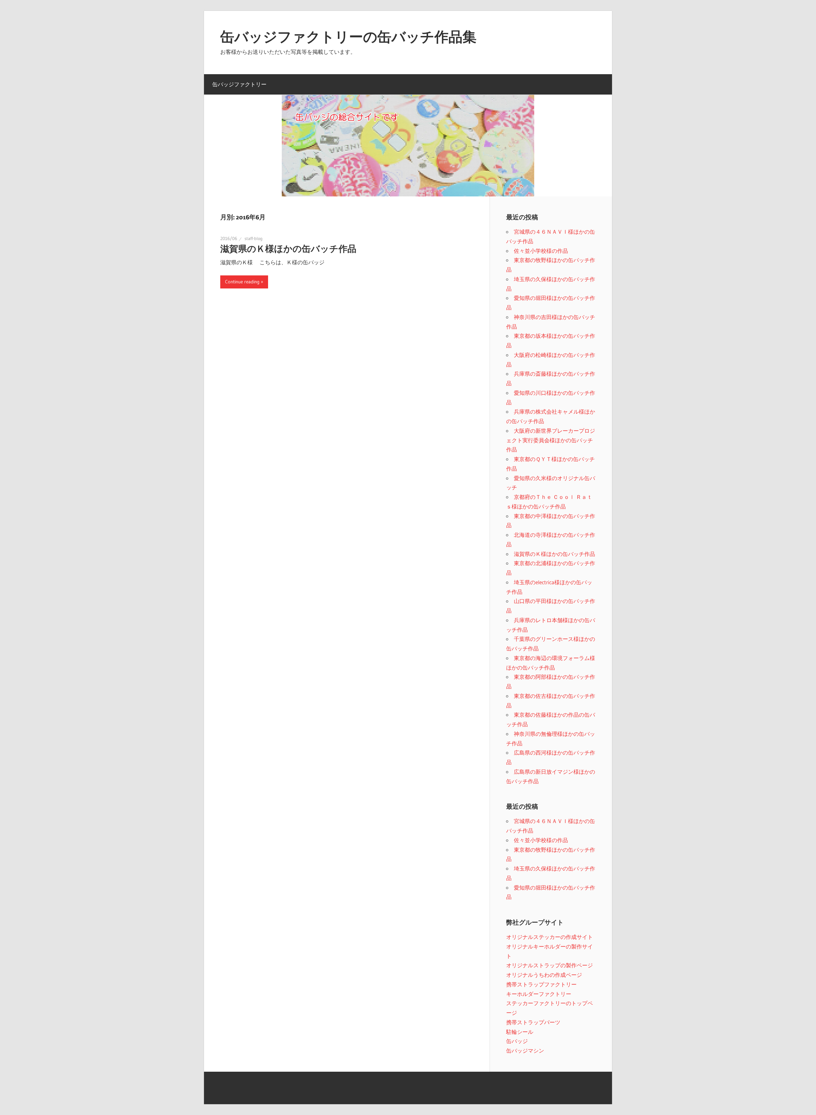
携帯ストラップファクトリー (541, 984)
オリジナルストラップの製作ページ (549, 965)
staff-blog (253, 238)
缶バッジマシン (525, 1050)
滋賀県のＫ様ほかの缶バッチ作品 (288, 248)
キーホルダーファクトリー (538, 994)
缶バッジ (517, 1041)
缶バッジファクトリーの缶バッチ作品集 (348, 36)
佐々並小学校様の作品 (541, 250)
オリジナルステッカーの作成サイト (549, 937)
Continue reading (242, 282)
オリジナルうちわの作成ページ (544, 974)
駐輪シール (519, 1031)
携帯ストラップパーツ (533, 1022)
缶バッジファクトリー (239, 84)
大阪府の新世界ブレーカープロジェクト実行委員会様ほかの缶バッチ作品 (550, 440)
